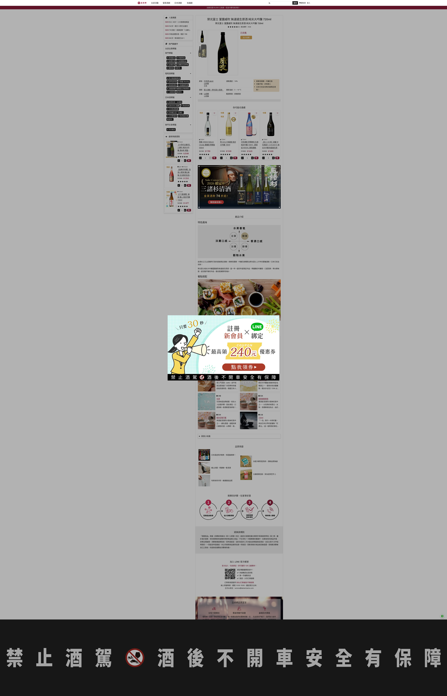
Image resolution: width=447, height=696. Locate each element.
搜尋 (295, 3)
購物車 (303, 3)
